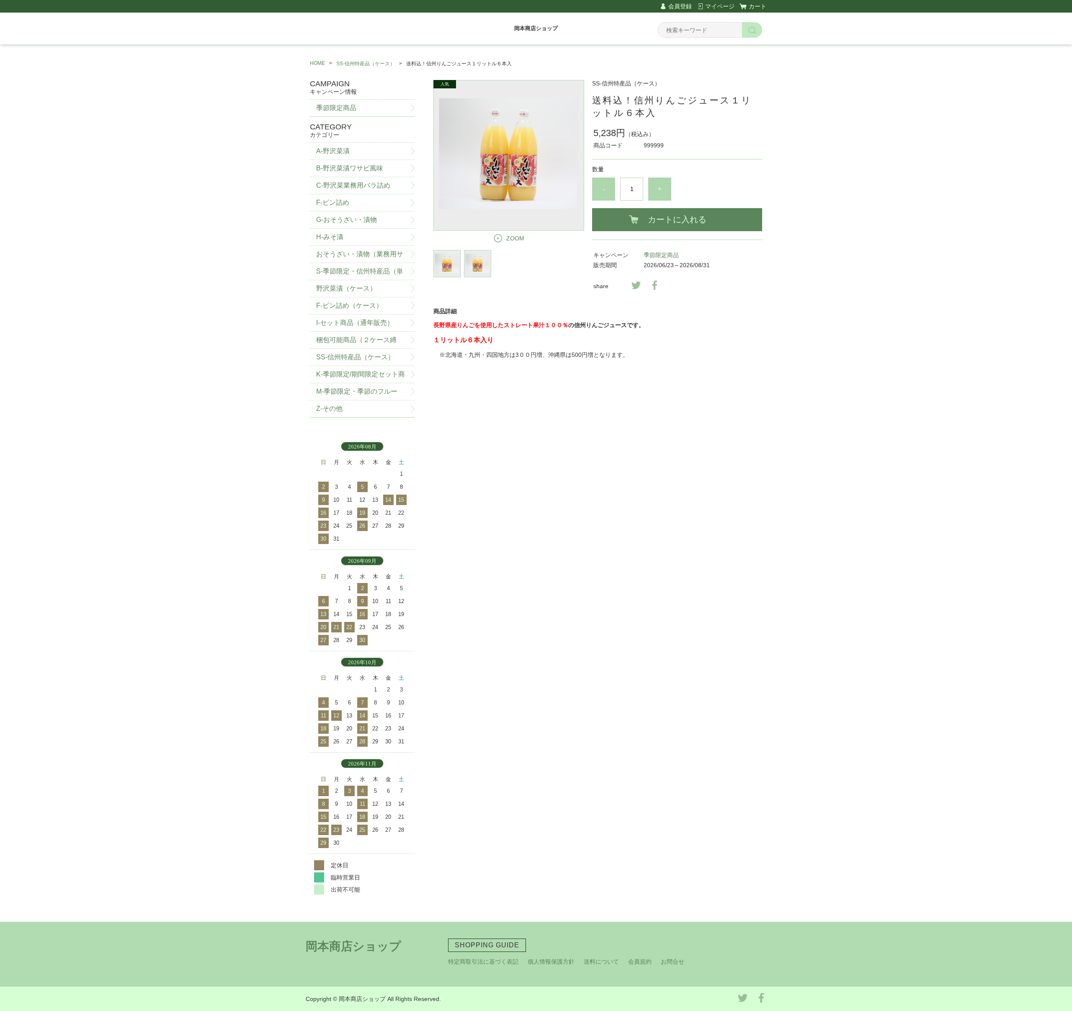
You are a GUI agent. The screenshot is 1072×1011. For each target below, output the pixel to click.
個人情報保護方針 (551, 961)
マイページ (719, 6)
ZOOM (515, 238)
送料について (601, 961)
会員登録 (680, 6)
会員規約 (640, 961)
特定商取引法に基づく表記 (483, 961)
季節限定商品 (661, 255)
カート (757, 6)
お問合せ (672, 961)
